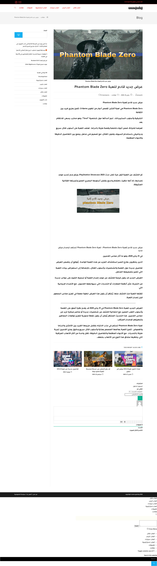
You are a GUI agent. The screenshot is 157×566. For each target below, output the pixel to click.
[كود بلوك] (129, 422)
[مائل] (140, 422)
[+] (121, 422)
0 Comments (105, 95)
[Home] (47, 17)
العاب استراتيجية (41, 80)
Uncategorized (42, 76)
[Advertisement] (98, 157)
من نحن (35, 494)
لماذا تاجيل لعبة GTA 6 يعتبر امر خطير (128, 370)
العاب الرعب (43, 84)
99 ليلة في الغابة (42, 73)
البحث (45, 30)
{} (124, 422)
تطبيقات (44, 96)
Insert (137, 526)
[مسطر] (138, 422)
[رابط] (127, 422)
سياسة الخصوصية (19, 494)
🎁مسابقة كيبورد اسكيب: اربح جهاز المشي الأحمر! (31, 50)
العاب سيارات (42, 88)
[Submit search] (154, 563)
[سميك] (141, 422)
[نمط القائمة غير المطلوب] (132, 422)
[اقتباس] (131, 422)
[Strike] (136, 422)
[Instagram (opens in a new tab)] (16, 2)
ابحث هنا (18, 35)
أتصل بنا (29, 494)
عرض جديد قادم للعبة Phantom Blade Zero (26, 17)
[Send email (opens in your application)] (19, 2)
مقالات (114, 95)
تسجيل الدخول (138, 386)
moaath (140, 95)
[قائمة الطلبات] (134, 422)
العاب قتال (43, 92)
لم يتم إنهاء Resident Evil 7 (39, 60)
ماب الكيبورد (43, 100)
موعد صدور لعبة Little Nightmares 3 (36, 64)
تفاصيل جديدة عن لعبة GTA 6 (68, 369)
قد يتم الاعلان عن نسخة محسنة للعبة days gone (98, 370)
